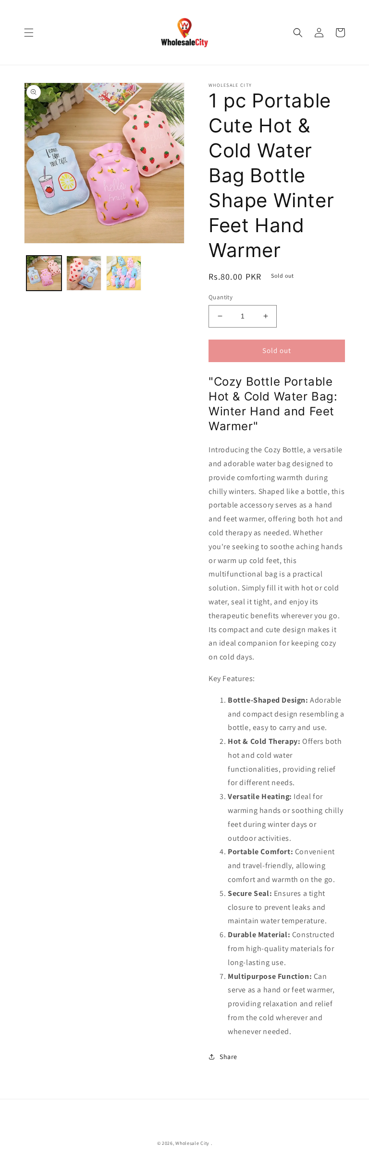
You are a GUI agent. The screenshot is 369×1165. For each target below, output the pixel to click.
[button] (28, 32)
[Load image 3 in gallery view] (123, 273)
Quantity (221, 297)
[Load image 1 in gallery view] (44, 273)
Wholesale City (192, 1143)
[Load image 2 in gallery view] (83, 273)
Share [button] (228, 1056)
